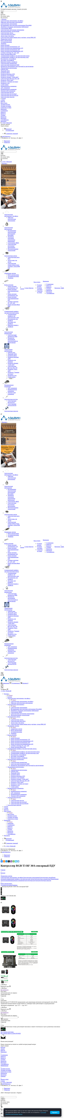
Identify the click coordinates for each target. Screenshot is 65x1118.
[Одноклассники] (4, 861)
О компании (4, 1055)
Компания (10, 823)
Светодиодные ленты (17, 719)
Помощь (3, 1076)
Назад (11, 695)
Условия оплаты (5, 1068)
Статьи (3, 1081)
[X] (9, 861)
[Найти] (2, 13)
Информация (4, 1065)
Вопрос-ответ (5, 1079)
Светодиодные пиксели (44, 880)
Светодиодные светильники (19, 707)
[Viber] (11, 861)
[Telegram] (18, 861)
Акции (3, 1049)
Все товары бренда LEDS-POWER (11, 1033)
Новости (3, 1056)
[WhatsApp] (14, 861)
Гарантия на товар (6, 1071)
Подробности (4, 990)
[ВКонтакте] (2, 861)
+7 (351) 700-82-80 (6, 123)
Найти (2, 1099)
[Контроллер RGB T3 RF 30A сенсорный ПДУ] (8, 916)
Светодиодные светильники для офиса (22, 701)
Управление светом (16, 729)
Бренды (3, 1050)
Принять (54, 1112)
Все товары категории (7, 1032)
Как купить (10, 814)
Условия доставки (6, 1070)
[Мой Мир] (6, 861)
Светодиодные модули (17, 800)
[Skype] (16, 861)
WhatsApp (7, 142)
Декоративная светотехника (19, 770)
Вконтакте (7, 141)
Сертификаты (5, 1064)
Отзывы (3, 1059)
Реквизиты (4, 1073)
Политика (3, 1074)
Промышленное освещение (19, 791)
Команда (3, 1058)
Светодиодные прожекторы (19, 762)
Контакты (3, 1062)
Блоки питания (15, 738)
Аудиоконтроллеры (6, 885)
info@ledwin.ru (6, 136)
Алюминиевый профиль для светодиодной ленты (25, 751)
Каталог (9, 697)
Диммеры (14, 885)
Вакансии (3, 1061)
